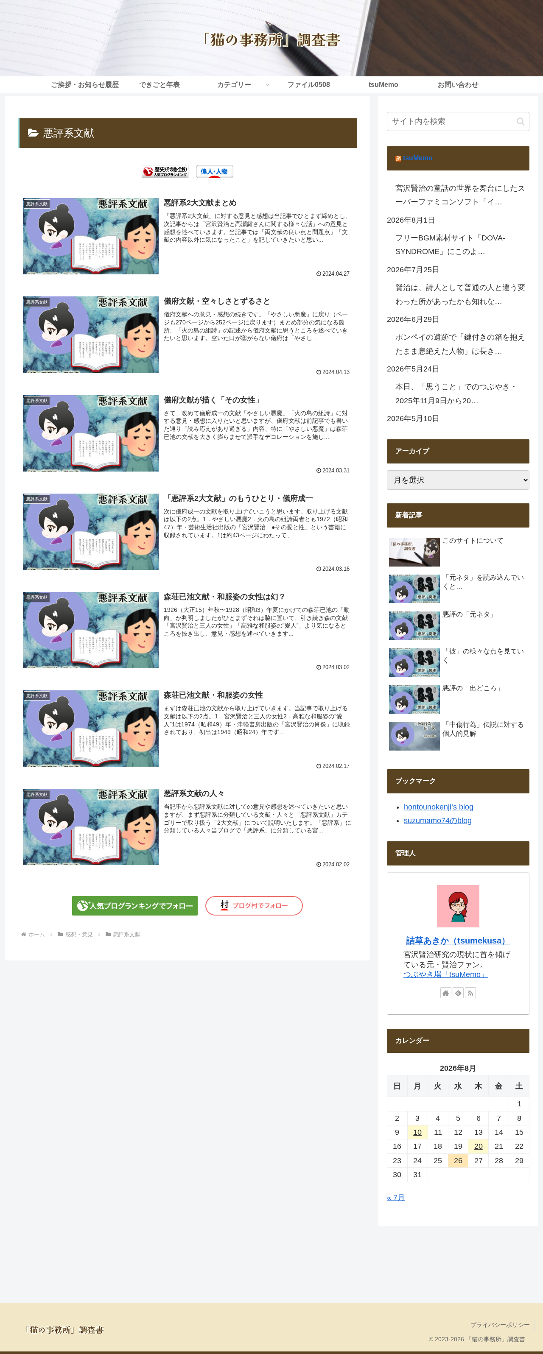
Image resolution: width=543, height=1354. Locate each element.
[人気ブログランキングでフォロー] (135, 905)
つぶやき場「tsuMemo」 (445, 974)
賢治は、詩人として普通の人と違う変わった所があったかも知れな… (460, 294)
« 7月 (396, 1197)
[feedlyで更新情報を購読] (458, 992)
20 (478, 1146)
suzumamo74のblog (438, 820)
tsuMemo (418, 158)
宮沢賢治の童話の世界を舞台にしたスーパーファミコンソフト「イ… (460, 195)
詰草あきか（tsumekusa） (458, 940)
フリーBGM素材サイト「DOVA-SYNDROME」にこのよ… (450, 245)
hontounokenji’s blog (438, 807)
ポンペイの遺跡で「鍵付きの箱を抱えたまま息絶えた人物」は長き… (460, 344)
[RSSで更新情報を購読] (470, 992)
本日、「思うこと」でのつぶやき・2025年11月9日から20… (456, 393)
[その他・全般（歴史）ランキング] (165, 171)
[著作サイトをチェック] (445, 992)
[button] (520, 121)
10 (417, 1132)
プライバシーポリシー (500, 1324)
